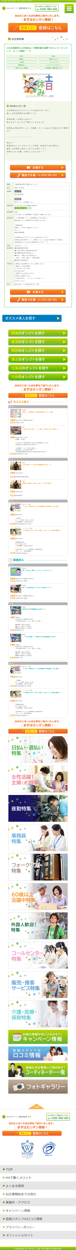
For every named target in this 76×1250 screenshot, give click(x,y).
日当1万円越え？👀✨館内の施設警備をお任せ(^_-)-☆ (37, 464)
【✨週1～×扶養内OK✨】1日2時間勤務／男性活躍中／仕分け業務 (40, 506)
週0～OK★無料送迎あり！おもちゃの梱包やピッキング (37, 587)
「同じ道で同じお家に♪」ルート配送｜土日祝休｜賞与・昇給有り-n (40, 429)
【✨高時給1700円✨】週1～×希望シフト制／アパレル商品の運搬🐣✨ (41, 530)
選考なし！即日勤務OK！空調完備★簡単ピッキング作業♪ (37, 412)
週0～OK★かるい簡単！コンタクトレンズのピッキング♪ (37, 570)
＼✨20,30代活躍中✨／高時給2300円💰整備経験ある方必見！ (39, 636)
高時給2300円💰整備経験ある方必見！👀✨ (34, 609)
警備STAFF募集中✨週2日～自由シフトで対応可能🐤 (36, 483)
